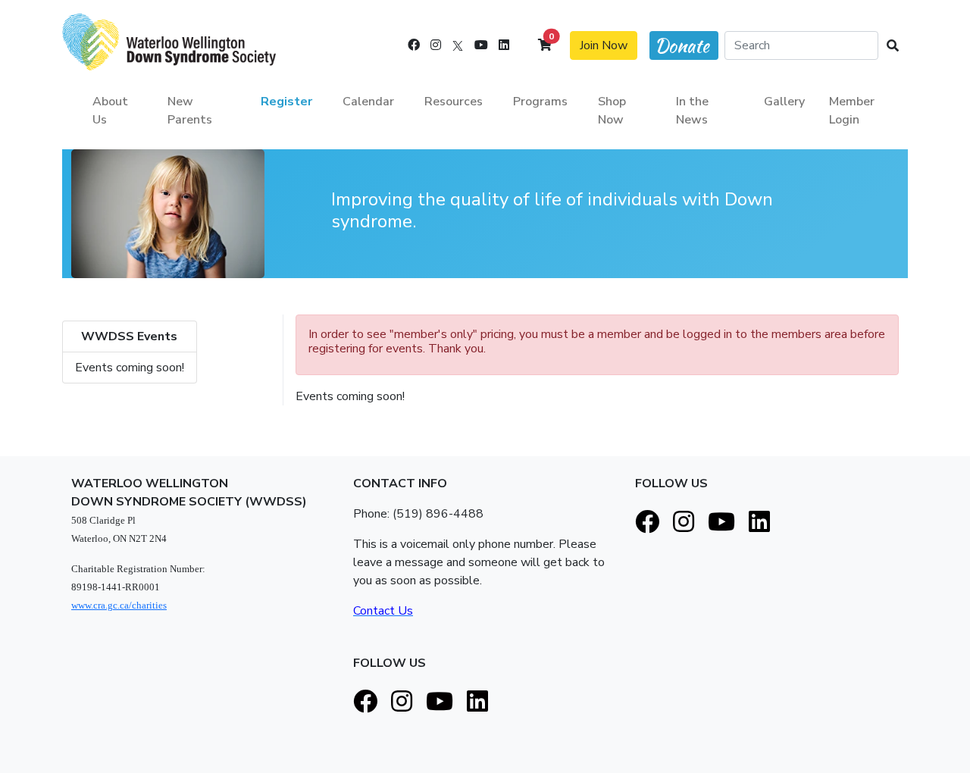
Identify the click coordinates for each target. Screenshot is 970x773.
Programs (540, 101)
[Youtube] (481, 45)
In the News (692, 110)
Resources (453, 101)
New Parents (189, 110)
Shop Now (612, 110)
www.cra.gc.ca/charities (119, 605)
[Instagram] (435, 45)
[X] (458, 45)
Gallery (784, 101)
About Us (110, 110)
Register (286, 101)
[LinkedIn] (504, 45)
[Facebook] (414, 45)
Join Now (603, 45)
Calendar (368, 101)
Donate (682, 46)
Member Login (852, 110)
